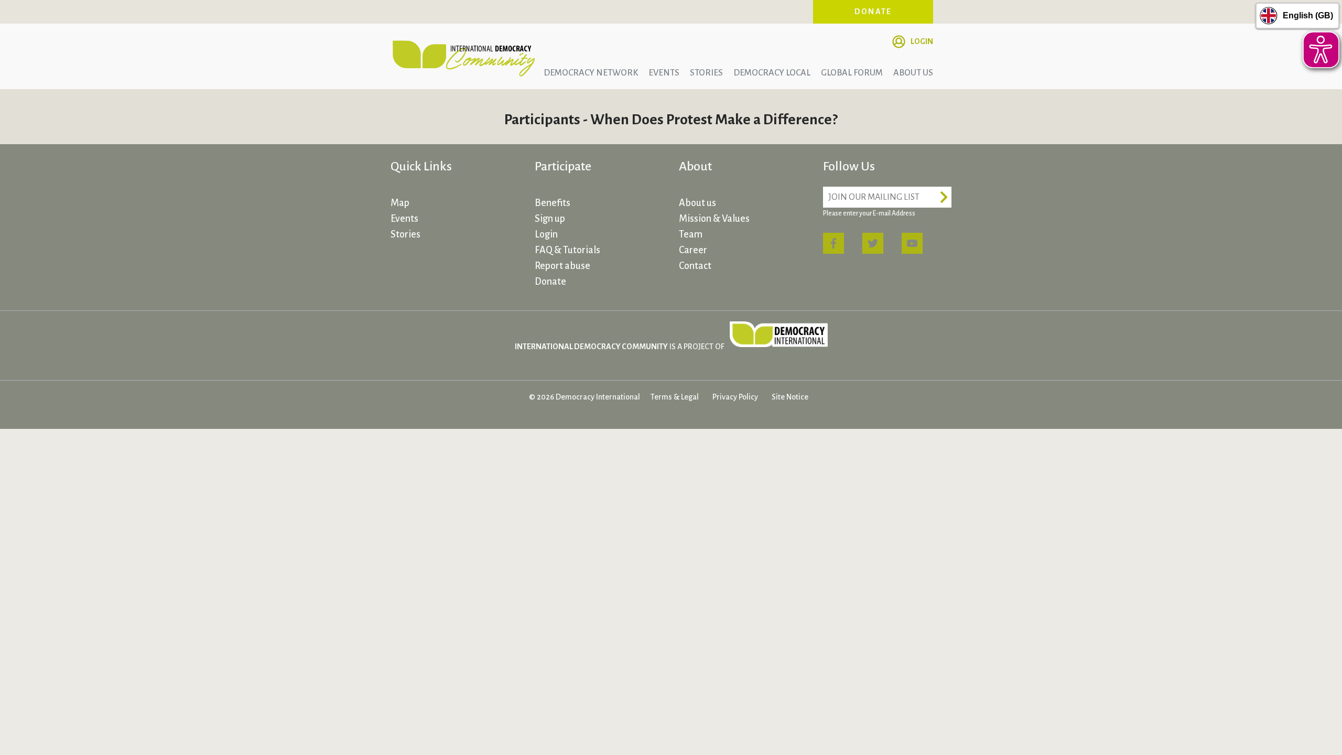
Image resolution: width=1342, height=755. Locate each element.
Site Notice (790, 397)
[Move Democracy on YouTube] (912, 243)
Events (663, 73)
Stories (706, 73)
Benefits (552, 203)
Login (922, 41)
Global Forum (852, 73)
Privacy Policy (735, 397)
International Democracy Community (464, 56)
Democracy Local (771, 73)
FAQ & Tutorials (567, 250)
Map (400, 203)
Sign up (550, 218)
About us (913, 73)
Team (690, 234)
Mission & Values (714, 218)
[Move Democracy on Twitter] (872, 243)
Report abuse (562, 266)
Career (693, 250)
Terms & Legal (675, 397)
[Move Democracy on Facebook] (833, 243)
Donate (873, 11)
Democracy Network (591, 73)
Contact (695, 266)
